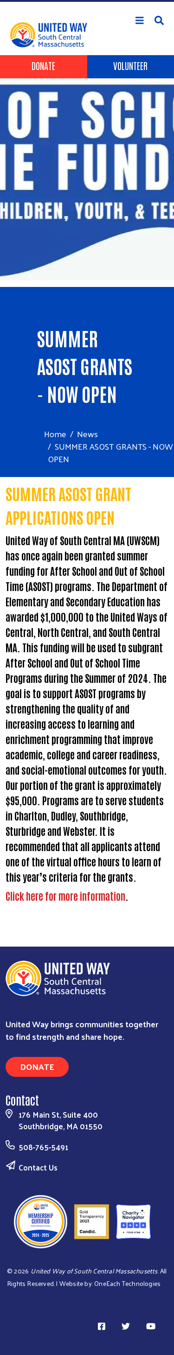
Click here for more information (65, 895)
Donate (43, 65)
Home (55, 433)
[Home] (87, 1)
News (87, 433)
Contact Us (38, 1167)
